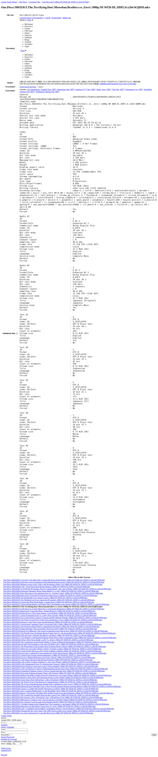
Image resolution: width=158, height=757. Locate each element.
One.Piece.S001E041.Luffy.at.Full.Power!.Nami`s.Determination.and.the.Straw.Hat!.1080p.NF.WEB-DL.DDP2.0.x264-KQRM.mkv (55, 669)
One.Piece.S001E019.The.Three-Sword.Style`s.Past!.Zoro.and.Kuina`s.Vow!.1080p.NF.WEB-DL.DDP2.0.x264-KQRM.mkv (52, 620)
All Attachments (33, 89)
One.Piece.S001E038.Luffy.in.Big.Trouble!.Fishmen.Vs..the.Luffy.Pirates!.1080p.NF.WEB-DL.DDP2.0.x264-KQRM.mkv (51, 662)
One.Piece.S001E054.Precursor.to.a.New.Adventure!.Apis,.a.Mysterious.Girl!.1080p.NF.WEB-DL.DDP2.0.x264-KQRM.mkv (53, 698)
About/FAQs (6, 750)
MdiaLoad (67, 18)
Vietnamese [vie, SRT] (134, 89)
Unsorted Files (34, 2)
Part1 (29, 20)
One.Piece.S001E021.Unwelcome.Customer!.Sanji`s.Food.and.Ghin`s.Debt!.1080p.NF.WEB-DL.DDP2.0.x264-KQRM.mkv (52, 624)
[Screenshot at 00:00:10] (24, 87)
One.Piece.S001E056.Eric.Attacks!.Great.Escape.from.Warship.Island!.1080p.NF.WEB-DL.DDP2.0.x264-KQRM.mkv (50, 702)
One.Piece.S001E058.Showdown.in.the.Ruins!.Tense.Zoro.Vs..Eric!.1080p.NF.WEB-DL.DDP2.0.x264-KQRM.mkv (49, 706)
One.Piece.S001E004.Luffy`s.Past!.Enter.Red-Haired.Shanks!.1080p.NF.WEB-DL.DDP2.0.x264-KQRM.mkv (46, 587)
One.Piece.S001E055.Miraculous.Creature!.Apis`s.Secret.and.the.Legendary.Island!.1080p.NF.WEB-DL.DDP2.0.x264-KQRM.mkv (55, 700)
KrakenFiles (56, 18)
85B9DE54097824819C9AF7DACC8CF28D (118, 84)
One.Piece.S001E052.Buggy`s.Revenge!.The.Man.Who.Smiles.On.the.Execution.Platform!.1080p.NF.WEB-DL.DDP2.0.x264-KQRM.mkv (58, 693)
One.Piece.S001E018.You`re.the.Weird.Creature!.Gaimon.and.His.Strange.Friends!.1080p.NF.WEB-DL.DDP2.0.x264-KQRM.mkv (55, 618)
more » (41, 87)
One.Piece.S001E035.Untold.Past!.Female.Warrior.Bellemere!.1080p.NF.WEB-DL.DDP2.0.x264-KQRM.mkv (46, 655)
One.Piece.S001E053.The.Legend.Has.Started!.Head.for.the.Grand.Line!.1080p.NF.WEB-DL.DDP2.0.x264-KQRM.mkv (51, 695)
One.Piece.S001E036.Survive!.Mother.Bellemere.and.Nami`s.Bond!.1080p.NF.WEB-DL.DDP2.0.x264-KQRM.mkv (49, 658)
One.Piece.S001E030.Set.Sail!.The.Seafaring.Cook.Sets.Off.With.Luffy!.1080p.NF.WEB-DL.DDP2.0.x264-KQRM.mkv (51, 644)
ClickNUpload (25, 18)
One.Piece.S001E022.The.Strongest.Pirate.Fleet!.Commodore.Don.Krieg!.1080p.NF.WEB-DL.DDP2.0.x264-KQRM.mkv (51, 627)
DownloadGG (38, 18)
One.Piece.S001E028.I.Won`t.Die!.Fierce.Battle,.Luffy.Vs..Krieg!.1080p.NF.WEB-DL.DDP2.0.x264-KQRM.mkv (48, 640)
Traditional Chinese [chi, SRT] (47, 92)
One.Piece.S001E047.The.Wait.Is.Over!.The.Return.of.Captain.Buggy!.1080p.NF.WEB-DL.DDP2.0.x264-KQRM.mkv (50, 682)
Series (3, 727)
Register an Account (9, 739)
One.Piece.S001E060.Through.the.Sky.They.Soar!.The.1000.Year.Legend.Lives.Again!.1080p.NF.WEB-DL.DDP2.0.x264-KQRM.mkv (57, 711)
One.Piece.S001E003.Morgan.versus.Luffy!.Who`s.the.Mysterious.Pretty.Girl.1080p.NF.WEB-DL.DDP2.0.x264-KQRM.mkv (53, 584)
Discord (4, 755)
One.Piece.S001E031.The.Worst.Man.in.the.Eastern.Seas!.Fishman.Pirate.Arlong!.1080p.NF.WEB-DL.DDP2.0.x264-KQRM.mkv (54, 646)
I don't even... (6, 748)
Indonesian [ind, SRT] (65, 89)
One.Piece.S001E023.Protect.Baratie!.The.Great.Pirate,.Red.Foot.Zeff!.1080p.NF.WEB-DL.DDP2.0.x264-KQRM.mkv (50, 629)
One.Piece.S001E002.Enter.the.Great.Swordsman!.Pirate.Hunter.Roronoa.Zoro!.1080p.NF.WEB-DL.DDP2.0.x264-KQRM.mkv (53, 582)
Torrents (4, 725)
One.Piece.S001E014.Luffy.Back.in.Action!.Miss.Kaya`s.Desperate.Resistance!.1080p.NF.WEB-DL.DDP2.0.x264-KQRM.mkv (53, 609)
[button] (37, 86)
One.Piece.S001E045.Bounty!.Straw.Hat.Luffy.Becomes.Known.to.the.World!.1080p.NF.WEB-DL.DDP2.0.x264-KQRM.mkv (53, 678)
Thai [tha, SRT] (118, 89)
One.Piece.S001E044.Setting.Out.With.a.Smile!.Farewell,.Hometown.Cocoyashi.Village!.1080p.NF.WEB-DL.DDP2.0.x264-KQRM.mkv (57, 675)
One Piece (23, 2)
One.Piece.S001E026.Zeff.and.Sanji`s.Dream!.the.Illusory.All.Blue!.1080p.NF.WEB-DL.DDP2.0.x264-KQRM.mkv (49, 635)
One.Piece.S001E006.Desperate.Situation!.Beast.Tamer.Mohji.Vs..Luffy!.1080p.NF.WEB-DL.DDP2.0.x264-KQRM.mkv (51, 591)
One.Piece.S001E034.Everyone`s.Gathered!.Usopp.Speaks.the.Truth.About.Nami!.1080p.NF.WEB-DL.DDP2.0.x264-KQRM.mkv (55, 653)
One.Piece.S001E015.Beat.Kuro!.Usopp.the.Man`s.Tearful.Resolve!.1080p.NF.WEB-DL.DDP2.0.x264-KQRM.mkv (49, 611)
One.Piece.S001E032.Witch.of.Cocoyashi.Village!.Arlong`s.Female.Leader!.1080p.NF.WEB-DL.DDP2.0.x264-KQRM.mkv (52, 649)
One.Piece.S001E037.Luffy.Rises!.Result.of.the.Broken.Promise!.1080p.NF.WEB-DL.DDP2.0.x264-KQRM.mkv (48, 660)
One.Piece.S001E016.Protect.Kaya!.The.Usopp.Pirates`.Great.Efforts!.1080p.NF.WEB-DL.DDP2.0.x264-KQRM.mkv (50, 613)
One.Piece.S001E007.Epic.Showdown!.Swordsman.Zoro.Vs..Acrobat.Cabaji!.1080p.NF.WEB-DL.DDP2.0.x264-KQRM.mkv (53, 593)
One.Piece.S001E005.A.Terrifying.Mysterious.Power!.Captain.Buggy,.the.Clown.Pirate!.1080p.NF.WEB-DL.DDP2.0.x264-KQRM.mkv (57, 589)
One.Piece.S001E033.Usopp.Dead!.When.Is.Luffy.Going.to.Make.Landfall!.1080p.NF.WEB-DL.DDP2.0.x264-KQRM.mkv (52, 651)
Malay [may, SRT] (104, 89)
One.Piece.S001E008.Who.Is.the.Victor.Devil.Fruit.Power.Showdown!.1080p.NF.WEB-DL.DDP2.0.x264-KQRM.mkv (50, 595)
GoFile (47, 18)
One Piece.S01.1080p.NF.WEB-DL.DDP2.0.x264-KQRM (65, 2)
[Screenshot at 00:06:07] (32, 87)
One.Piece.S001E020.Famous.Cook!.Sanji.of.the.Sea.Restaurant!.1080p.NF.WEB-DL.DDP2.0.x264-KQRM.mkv (48, 622)
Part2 (23, 51)
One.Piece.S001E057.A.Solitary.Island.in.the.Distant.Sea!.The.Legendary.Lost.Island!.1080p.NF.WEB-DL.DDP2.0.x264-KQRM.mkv (56, 704)
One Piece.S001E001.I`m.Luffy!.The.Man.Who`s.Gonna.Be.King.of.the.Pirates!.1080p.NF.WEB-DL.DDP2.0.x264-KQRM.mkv (54, 580)
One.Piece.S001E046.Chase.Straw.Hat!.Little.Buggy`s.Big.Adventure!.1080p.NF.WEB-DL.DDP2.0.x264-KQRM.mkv (50, 680)
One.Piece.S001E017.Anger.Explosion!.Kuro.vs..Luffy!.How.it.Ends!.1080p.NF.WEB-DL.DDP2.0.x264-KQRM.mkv (50, 615)
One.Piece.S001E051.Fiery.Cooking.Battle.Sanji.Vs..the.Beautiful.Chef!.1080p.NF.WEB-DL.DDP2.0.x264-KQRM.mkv (51, 691)
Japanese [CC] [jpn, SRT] (85, 89)
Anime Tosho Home (9, 2)
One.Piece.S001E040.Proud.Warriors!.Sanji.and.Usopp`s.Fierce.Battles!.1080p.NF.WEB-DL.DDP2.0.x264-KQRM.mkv (50, 666)
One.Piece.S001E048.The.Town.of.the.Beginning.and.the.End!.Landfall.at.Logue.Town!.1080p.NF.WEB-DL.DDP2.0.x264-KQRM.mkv (57, 684)
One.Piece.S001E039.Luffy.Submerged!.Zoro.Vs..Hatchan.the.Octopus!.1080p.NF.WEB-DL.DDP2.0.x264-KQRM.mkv (51, 664)
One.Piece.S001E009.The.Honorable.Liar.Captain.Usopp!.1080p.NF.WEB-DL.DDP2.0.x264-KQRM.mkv (45, 598)
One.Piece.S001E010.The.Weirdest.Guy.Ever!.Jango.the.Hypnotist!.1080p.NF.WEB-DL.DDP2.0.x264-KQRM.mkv (49, 600)
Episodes (10, 727)
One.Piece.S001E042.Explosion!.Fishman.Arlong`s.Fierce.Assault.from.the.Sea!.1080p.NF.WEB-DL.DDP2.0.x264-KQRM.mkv (54, 671)
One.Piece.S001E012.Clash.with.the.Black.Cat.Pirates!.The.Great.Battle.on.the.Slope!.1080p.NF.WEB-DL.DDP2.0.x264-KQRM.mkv (56, 604)
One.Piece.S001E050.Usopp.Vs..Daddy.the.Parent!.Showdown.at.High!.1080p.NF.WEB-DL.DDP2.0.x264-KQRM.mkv (51, 689)
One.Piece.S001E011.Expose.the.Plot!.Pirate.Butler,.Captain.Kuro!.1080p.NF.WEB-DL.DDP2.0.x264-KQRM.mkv (48, 602)
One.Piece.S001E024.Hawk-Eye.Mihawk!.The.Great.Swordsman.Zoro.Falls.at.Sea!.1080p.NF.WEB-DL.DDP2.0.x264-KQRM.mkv (55, 631)
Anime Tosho (6, 716)
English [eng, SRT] (48, 89)
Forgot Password (7, 737)
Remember (5, 735)
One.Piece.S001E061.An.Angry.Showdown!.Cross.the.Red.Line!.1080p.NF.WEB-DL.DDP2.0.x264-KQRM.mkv (48, 713)
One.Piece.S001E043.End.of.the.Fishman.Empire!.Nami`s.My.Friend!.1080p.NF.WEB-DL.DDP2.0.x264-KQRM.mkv (50, 673)
